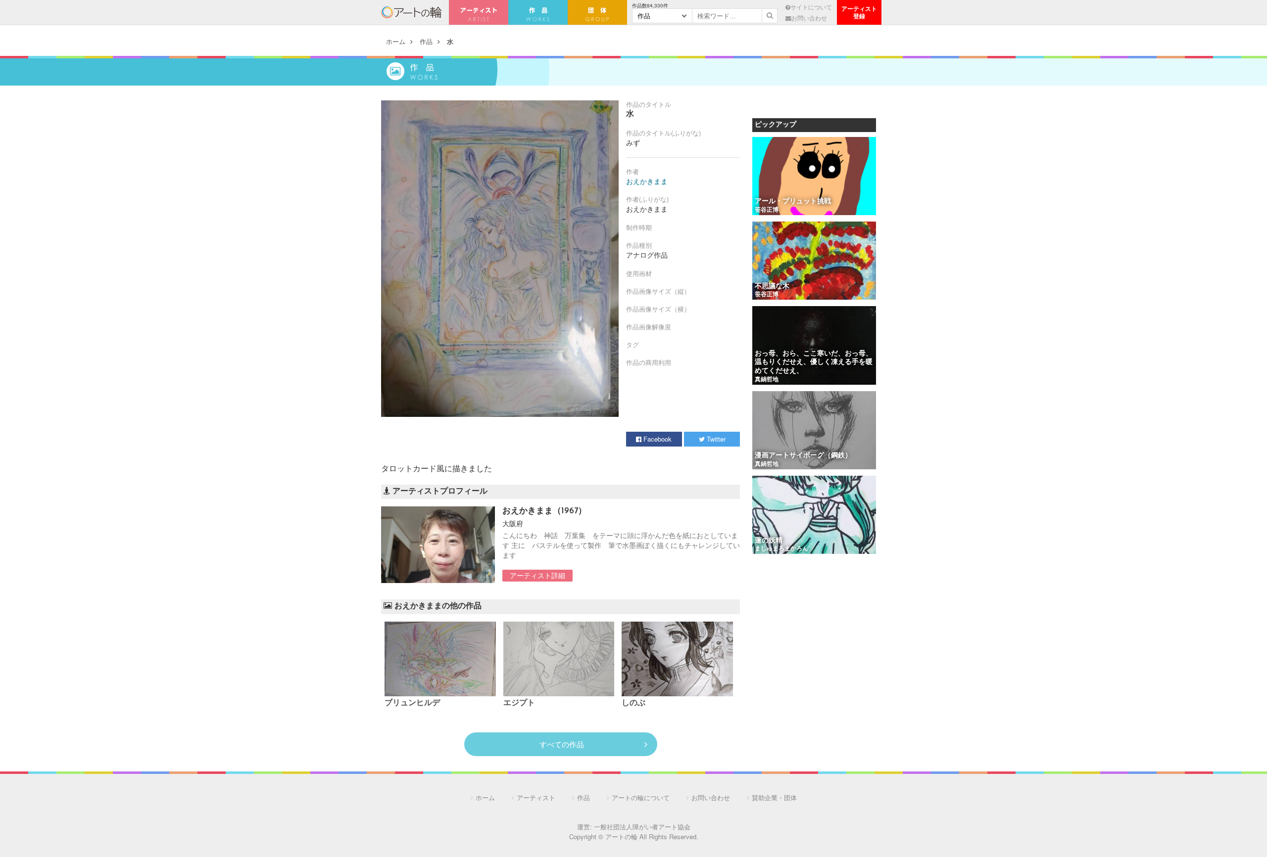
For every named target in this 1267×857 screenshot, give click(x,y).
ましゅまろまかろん (781, 549)
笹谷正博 (767, 210)
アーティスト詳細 (537, 575)
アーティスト (478, 12)
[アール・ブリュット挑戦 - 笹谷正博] (814, 177)
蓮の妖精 (768, 540)
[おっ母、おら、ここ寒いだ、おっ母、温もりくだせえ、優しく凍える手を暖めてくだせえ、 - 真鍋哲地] (814, 346)
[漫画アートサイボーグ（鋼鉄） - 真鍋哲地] (814, 431)
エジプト (519, 703)
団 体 (597, 12)
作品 (426, 41)
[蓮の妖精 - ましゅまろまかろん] (814, 515)
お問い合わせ (809, 18)
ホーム (395, 41)
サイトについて (811, 7)
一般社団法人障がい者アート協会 (642, 826)
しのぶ (633, 703)
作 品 (538, 12)
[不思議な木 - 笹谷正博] (814, 261)
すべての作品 (561, 744)
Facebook (656, 439)
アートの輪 (411, 12)
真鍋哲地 (767, 380)
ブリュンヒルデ (412, 703)
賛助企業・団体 (774, 797)
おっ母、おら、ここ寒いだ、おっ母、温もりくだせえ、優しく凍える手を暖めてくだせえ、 (814, 362)
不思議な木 (772, 286)
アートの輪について (641, 797)
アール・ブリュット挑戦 (793, 201)
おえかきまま (647, 181)
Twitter (715, 439)
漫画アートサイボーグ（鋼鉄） (803, 455)
